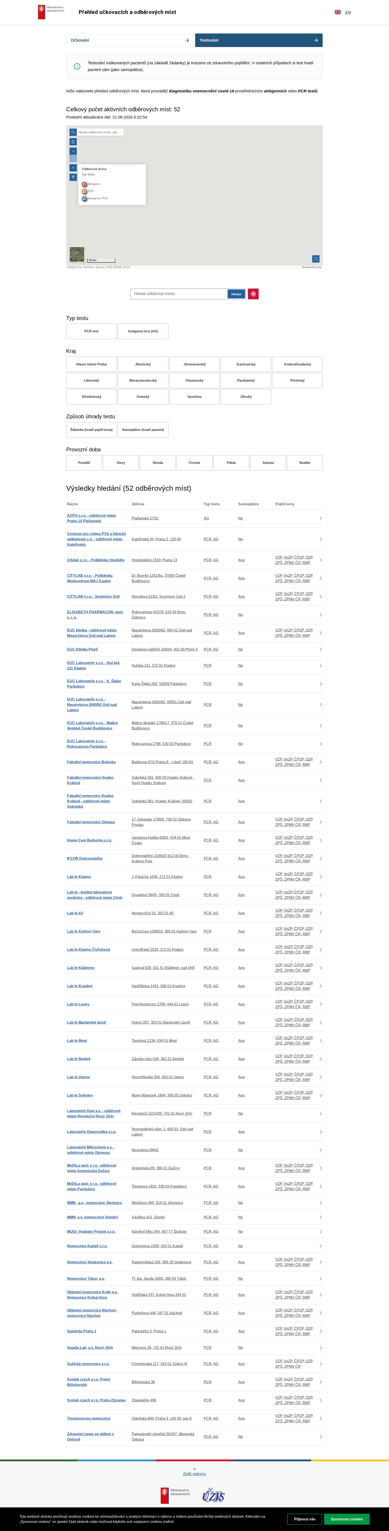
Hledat (236, 294)
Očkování (80, 40)
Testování (209, 40)
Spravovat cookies (347, 1519)
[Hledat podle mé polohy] (253, 294)
